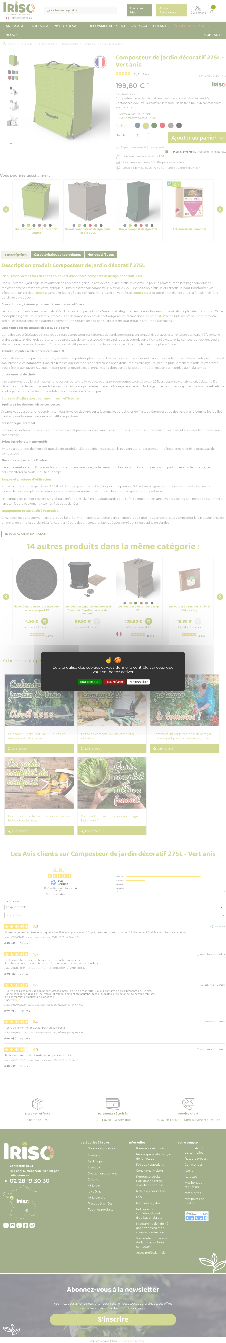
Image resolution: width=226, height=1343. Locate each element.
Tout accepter (89, 682)
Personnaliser (138, 682)
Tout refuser (114, 682)
